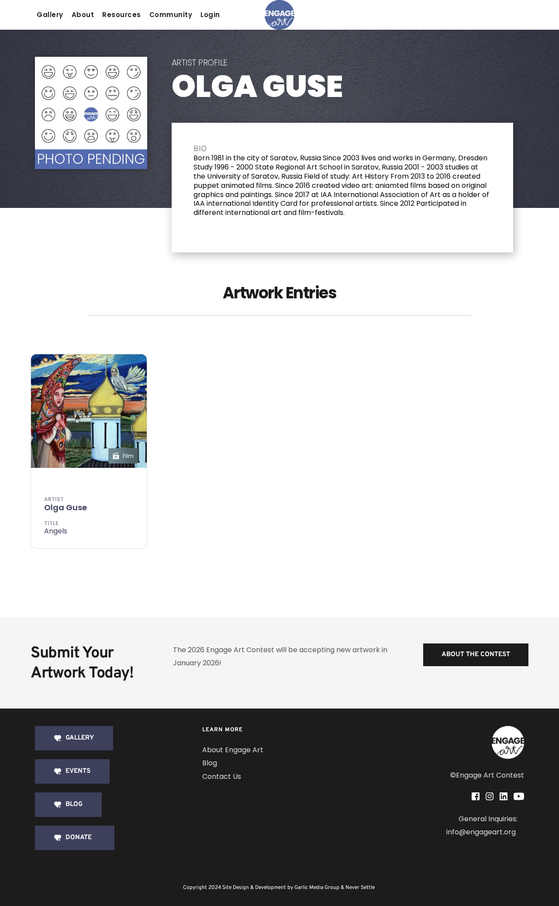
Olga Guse (65, 507)
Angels (55, 531)
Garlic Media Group (316, 887)
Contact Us (221, 776)
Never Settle (360, 887)
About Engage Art (232, 750)
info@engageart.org (482, 832)
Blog (209, 763)
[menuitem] (52, 15)
